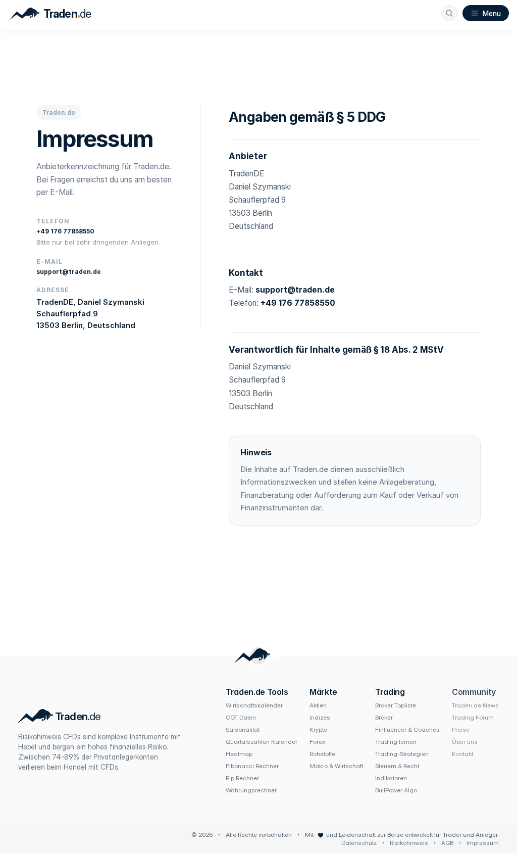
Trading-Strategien (402, 753)
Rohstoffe (322, 753)
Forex (317, 741)
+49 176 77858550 (65, 231)
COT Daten (241, 717)
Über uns (465, 741)
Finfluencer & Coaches (407, 729)
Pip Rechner (242, 778)
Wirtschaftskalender (254, 705)
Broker (384, 717)
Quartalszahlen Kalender (261, 741)
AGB (447, 842)
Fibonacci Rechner (252, 766)
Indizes (319, 717)
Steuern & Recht (397, 766)
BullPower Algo (396, 790)
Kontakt (462, 753)
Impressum (483, 842)
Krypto (318, 729)
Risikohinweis (409, 842)
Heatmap (239, 753)
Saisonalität (243, 729)
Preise (461, 729)
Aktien (318, 705)
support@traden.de (68, 271)
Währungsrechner (251, 790)
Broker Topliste (395, 705)
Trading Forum (473, 717)
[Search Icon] (449, 13)
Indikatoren (391, 778)
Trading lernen (396, 741)
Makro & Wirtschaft (336, 766)
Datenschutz (359, 842)
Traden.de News (475, 705)
